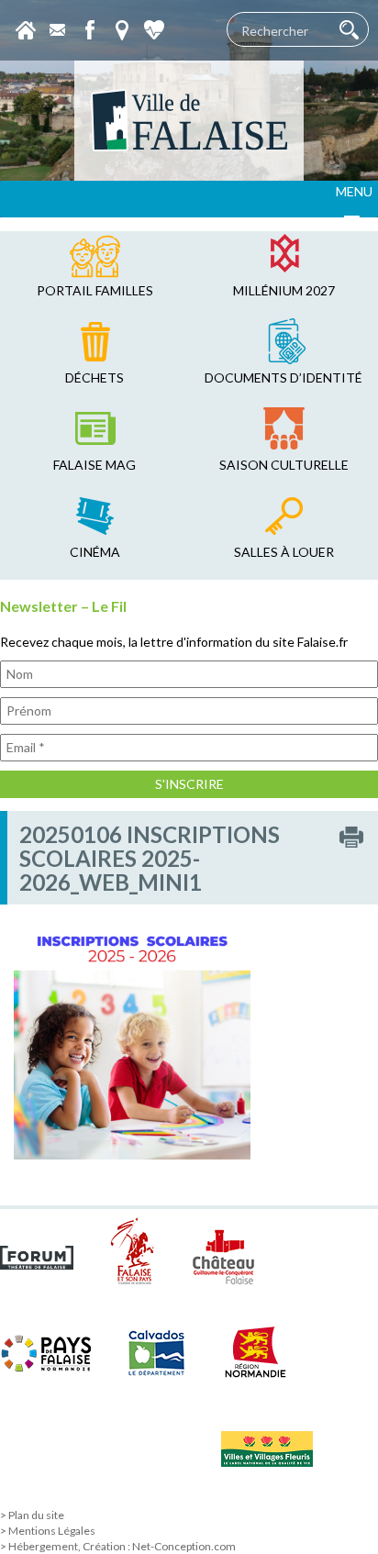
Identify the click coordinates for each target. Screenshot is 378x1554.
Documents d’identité (283, 377)
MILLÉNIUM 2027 (284, 290)
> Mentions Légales (47, 1530)
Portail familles (95, 290)
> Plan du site (32, 1515)
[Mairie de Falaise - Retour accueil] (189, 121)
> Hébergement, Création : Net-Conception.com (118, 1546)
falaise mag (94, 464)
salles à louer (284, 552)
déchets (94, 377)
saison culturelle (284, 464)
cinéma (95, 552)
